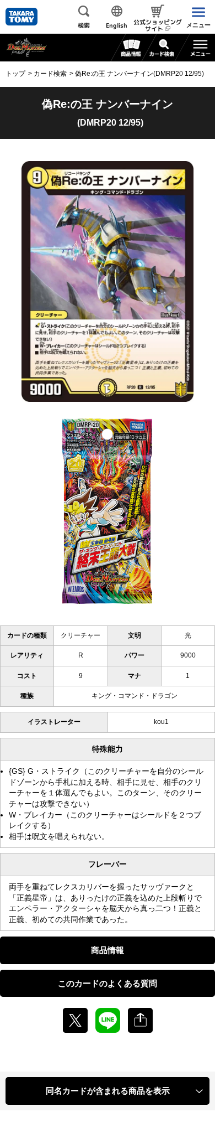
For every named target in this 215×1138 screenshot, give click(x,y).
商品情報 (107, 950)
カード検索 (50, 73)
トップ (15, 73)
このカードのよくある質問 (107, 983)
